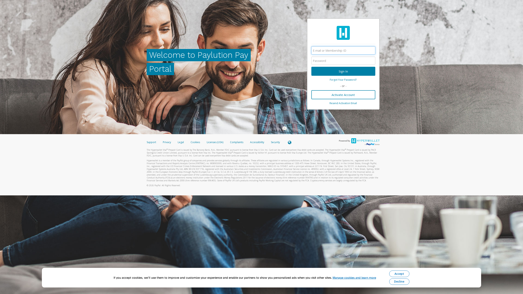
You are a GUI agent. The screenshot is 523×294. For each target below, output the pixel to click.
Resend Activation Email (343, 103)
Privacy (167, 142)
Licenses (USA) (215, 142)
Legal (181, 142)
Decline (399, 281)
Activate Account (343, 95)
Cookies (195, 142)
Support (151, 142)
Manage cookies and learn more (354, 277)
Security (275, 142)
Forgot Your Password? (343, 79)
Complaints (237, 142)
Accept (399, 274)
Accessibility (257, 142)
